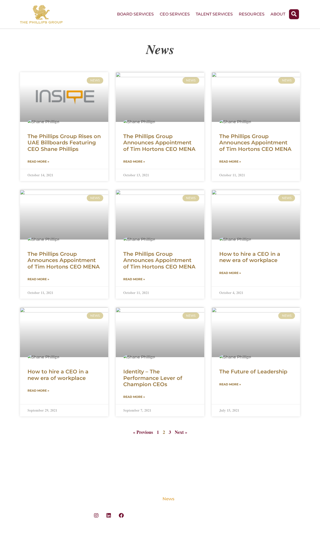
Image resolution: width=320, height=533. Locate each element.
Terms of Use (248, 489)
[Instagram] (96, 516)
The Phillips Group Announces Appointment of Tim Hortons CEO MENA (159, 142)
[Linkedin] (109, 516)
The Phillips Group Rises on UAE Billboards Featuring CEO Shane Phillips (64, 142)
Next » (181, 432)
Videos (169, 480)
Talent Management (42, 507)
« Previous (143, 432)
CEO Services (175, 14)
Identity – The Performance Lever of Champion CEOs (152, 377)
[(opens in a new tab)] (64, 97)
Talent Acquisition (40, 498)
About (277, 14)
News (168, 498)
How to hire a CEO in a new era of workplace (249, 257)
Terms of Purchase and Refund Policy (259, 501)
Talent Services (214, 14)
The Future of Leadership (253, 371)
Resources (251, 14)
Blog (167, 489)
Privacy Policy (249, 480)
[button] (294, 14)
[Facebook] (121, 516)
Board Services (135, 14)
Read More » (38, 161)
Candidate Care (37, 516)
